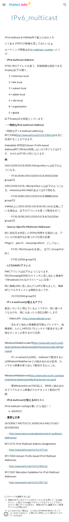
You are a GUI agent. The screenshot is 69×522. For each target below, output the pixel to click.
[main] (34, 18)
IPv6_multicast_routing (40, 49)
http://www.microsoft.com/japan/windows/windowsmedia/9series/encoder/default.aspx (34, 347)
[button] (4, 4)
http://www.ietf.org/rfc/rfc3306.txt (35, 135)
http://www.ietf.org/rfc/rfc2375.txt (28, 449)
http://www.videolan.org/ (36, 318)
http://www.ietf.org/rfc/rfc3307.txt (28, 482)
